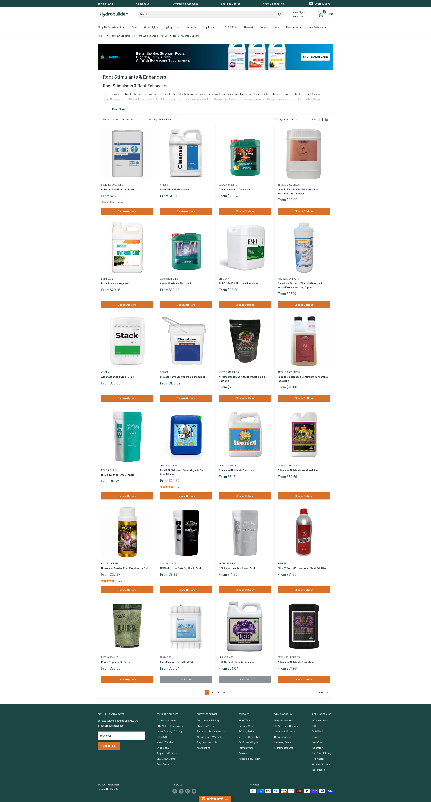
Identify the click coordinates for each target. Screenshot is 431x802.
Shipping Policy (205, 725)
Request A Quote (283, 720)
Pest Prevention (166, 764)
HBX (314, 725)
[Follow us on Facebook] (174, 791)
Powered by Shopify (108, 788)
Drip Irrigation (210, 27)
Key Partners (316, 27)
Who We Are (245, 720)
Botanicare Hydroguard (115, 283)
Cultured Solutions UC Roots (118, 189)
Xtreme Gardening (229, 372)
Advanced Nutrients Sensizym (236, 470)
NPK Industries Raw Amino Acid (237, 568)
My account (297, 16)
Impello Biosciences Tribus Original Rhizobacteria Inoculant (298, 191)
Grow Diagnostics (273, 3)
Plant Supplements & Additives (153, 35)
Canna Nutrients (228, 184)
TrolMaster (318, 758)
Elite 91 (282, 563)
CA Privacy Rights (249, 742)
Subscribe (109, 745)
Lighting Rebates (283, 747)
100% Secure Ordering (286, 725)
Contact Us (143, 3)
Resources (292, 27)
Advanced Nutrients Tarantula (296, 662)
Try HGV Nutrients (166, 720)
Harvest (248, 27)
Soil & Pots (231, 27)
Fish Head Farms (168, 465)
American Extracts (288, 278)
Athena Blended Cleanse (174, 189)
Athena (164, 184)
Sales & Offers (164, 736)
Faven (315, 736)
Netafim (317, 742)
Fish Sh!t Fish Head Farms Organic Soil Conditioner (182, 472)
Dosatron (317, 747)
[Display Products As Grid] (321, 119)
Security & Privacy (284, 731)
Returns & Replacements (211, 731)
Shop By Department (109, 27)
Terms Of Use (246, 747)
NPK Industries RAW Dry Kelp (117, 474)
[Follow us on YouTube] (194, 791)
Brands (264, 27)
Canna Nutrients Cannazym (235, 189)
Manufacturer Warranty (209, 736)
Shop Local (163, 747)
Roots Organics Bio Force (115, 662)
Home (101, 35)
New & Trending (165, 742)
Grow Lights (151, 27)
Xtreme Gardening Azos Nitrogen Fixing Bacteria (242, 378)
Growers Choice (321, 764)
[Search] (280, 14)
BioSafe (164, 372)
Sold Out (186, 679)
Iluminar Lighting (321, 753)
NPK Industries (109, 470)
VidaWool (317, 731)
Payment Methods (207, 742)
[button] (215, 799)
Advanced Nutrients (230, 465)
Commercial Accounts (185, 3)
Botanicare (107, 278)
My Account (203, 747)
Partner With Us (247, 725)
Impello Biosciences (289, 184)
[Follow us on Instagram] (187, 791)
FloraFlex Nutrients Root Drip (177, 662)
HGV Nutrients (320, 720)
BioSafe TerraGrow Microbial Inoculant (182, 376)
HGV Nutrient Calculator (170, 725)
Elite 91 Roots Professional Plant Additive (302, 568)
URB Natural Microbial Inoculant (237, 662)
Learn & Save (322, 3)
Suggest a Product (167, 753)
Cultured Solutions (112, 184)
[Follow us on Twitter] (181, 791)
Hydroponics (171, 27)
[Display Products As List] (326, 119)
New (276, 27)
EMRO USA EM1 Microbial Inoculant (238, 283)
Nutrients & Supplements (120, 35)
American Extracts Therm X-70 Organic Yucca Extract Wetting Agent (300, 285)
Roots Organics (109, 657)
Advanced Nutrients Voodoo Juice (298, 470)
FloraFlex (166, 657)
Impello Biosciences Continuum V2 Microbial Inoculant (303, 378)
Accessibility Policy (249, 758)
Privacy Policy (246, 731)
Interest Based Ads (249, 736)
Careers (243, 753)
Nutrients (191, 27)
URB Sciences (226, 657)
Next (321, 692)
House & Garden (110, 563)
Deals (134, 27)
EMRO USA (224, 278)
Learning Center (230, 3)
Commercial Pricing (208, 720)
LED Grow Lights (166, 758)
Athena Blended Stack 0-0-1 (117, 376)
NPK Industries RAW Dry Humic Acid (180, 568)
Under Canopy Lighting (169, 731)
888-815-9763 (105, 3)
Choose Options (127, 211)
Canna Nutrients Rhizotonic (176, 283)
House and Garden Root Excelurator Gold (125, 568)
